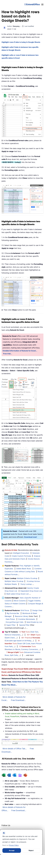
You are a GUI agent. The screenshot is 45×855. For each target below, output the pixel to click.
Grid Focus (25, 610)
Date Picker (10, 619)
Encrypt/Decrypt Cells (14, 622)
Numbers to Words (12, 649)
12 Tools (24, 632)
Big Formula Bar (13, 613)
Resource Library (21, 616)
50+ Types (33, 635)
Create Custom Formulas (21, 556)
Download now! (30, 537)
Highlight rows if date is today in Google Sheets (21, 42)
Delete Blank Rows (23, 569)
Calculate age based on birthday (18, 641)
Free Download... (18, 700)
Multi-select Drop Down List (17, 594)
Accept (11, 850)
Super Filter (10, 625)
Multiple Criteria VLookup (27, 578)
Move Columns (20, 601)
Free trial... (7, 354)
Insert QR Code (24, 643)
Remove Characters (12, 635)
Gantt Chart (10, 638)
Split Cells (14, 655)
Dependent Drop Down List (31, 591)
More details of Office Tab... (15, 748)
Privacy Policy (14, 845)
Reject (31, 850)
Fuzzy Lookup (26, 584)
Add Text (34, 632)
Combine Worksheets (26, 619)
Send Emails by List (34, 622)
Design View (37, 610)
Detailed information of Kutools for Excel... (20, 351)
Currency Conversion (29, 649)
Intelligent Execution (21, 553)
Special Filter (24, 625)
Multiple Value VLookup (14, 581)
